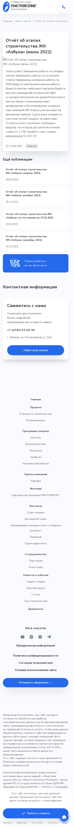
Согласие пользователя (36, 663)
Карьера (36, 481)
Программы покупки (35, 431)
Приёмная (36, 537)
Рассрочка (35, 450)
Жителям (36, 488)
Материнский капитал (36, 463)
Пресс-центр (23, 21)
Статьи (35, 594)
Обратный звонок (36, 350)
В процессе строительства (36, 414)
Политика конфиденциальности (35, 656)
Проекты (35, 407)
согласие (22, 800)
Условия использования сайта (36, 670)
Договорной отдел (36, 519)
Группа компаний (35, 474)
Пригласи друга (35, 588)
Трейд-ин (35, 457)
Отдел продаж (35, 512)
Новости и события (35, 575)
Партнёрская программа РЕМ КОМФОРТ (36, 495)
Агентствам (36, 567)
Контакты (35, 506)
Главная (7, 21)
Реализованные (35, 420)
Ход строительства (35, 601)
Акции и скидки (36, 581)
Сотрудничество (36, 554)
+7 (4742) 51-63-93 (21, 330)
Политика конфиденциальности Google (26, 761)
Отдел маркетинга (36, 543)
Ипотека (36, 437)
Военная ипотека (36, 444)
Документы (35, 609)
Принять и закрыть (38, 813)
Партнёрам (35, 560)
